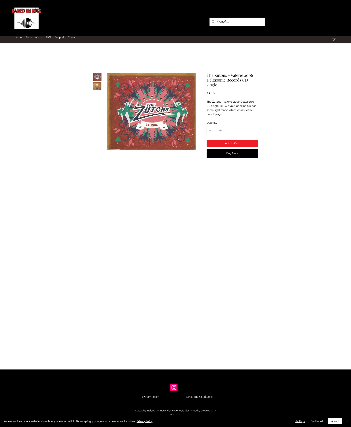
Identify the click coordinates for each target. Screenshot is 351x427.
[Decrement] (209, 130)
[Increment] (220, 130)
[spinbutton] (215, 130)
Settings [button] (300, 421)
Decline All (317, 421)
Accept (335, 421)
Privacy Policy (144, 421)
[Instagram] (174, 387)
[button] (334, 39)
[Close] (346, 421)
